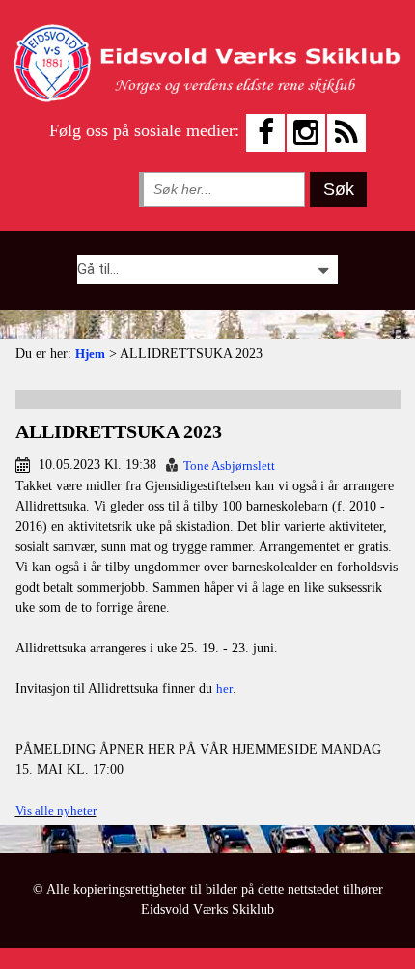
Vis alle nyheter (56, 810)
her (224, 688)
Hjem (90, 353)
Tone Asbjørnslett (229, 465)
